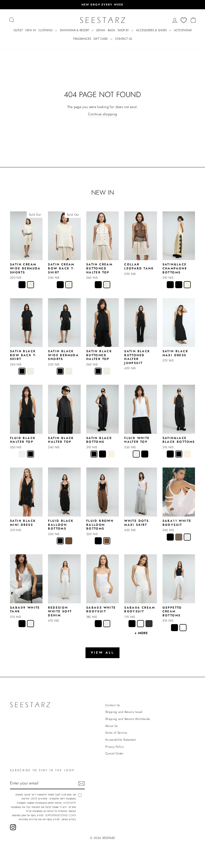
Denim (100, 30)
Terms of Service (116, 732)
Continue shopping (102, 114)
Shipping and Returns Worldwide (127, 719)
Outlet (18, 30)
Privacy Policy (114, 746)
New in (30, 30)
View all (102, 652)
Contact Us (123, 39)
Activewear (183, 30)
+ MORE (141, 633)
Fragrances (82, 39)
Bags (111, 30)
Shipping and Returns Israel (123, 712)
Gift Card (101, 39)
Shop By (124, 30)
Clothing (46, 30)
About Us (111, 726)
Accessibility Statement (120, 739)
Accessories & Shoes (152, 30)
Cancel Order (114, 753)
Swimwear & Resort (75, 30)
